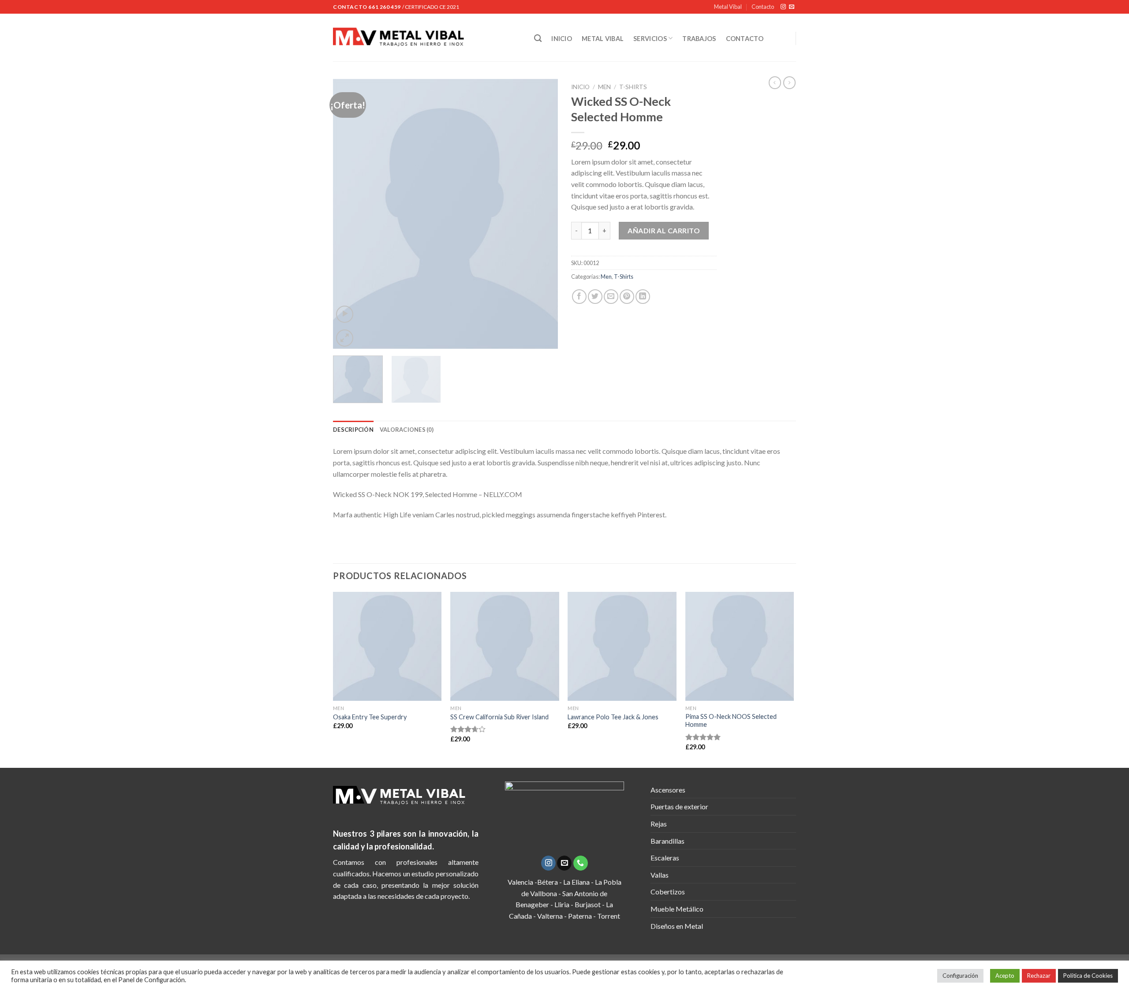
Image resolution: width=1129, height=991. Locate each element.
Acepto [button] (1004, 975)
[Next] (542, 214)
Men (604, 86)
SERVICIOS (650, 38)
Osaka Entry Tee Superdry (370, 717)
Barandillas (667, 841)
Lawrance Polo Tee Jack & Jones (613, 717)
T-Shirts (633, 86)
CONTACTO (744, 38)
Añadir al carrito (664, 230)
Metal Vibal (728, 6)
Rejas (658, 823)
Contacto (762, 6)
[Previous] (348, 214)
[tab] (353, 429)
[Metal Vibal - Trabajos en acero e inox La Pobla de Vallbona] (427, 37)
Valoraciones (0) (407, 429)
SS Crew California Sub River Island (499, 717)
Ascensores (667, 789)
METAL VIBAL (603, 38)
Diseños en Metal (676, 926)
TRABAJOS (699, 38)
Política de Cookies (1088, 975)
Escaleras (664, 857)
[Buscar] (538, 39)
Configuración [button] (960, 975)
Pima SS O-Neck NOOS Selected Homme (731, 721)
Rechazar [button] (1038, 975)
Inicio (580, 86)
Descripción (353, 429)
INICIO (561, 38)
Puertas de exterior (679, 806)
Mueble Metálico (676, 909)
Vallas (659, 875)
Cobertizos (667, 891)
